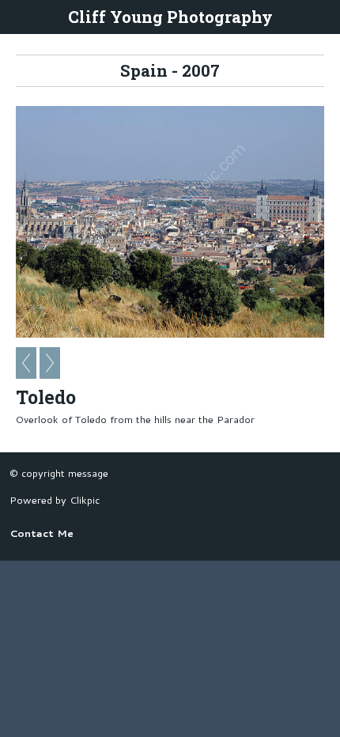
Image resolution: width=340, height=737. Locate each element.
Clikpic (85, 500)
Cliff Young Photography (170, 17)
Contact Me (41, 533)
